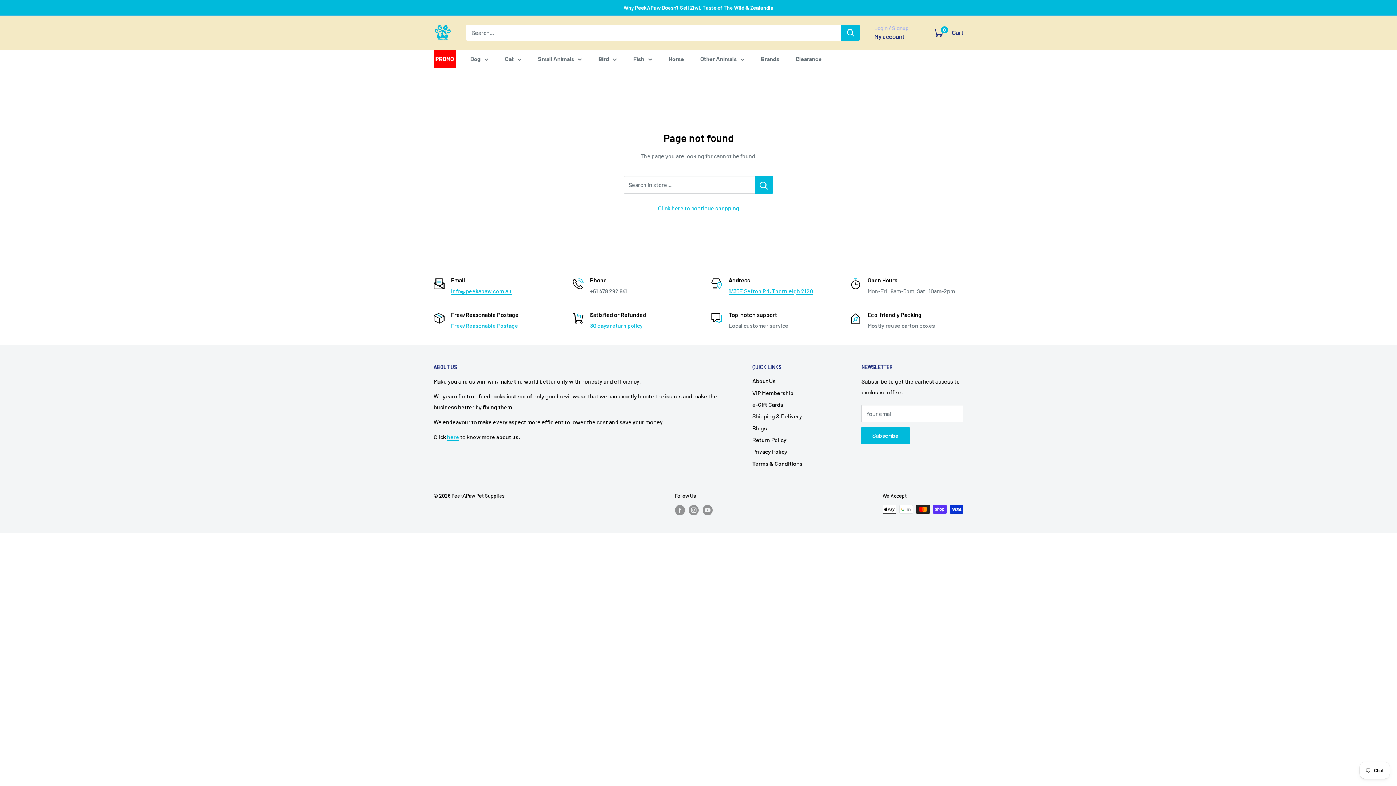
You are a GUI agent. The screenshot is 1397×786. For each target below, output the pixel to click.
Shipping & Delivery (777, 416)
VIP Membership (772, 392)
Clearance (809, 58)
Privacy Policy (769, 451)
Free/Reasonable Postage (484, 325)
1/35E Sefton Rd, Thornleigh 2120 (771, 290)
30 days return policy (616, 325)
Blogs (759, 428)
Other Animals (718, 58)
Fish (638, 58)
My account (889, 36)
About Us (764, 380)
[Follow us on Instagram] (694, 510)
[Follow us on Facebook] (680, 510)
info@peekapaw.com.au (481, 290)
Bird (603, 58)
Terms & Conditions (777, 463)
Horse (676, 58)
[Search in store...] (764, 185)
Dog (475, 58)
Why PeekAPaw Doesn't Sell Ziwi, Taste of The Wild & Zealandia (698, 7)
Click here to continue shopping (698, 208)
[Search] (850, 33)
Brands (770, 58)
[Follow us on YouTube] (708, 510)
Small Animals (556, 58)
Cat (509, 58)
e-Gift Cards (767, 404)
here (453, 436)
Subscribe (885, 435)
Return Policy (769, 439)
